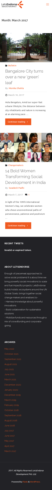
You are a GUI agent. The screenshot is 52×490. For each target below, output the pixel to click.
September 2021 (12, 359)
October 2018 (11, 410)
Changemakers (15, 165)
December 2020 (12, 384)
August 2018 (10, 420)
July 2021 (9, 369)
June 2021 (9, 374)
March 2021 (10, 379)
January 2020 (11, 390)
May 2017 (9, 441)
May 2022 (9, 349)
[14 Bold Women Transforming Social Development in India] (26, 147)
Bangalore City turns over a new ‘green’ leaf (24, 77)
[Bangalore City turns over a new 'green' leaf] (26, 47)
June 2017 (9, 435)
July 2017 (9, 430)
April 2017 (9, 446)
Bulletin (12, 65)
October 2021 (11, 354)
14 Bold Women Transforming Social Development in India (25, 176)
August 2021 (10, 364)
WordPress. (35, 482)
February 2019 (11, 405)
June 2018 (9, 425)
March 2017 (10, 451)
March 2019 (10, 400)
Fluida (25, 482)
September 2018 (12, 415)
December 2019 (12, 395)
